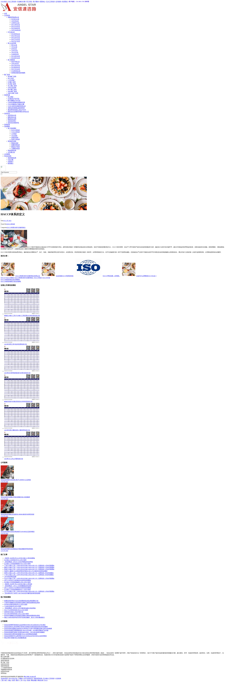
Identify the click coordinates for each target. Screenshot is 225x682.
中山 (24, 680)
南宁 (5, 680)
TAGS (45, 680)
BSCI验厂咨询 (12, 89)
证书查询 (58, 1)
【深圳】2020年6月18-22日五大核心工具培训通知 (19, 558)
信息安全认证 (12, 115)
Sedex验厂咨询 (12, 91)
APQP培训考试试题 (10, 576)
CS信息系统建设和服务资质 (16, 102)
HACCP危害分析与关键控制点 (16, 227)
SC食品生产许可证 (13, 98)
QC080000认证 (15, 71)
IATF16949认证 (16, 30)
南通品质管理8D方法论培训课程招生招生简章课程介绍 (21, 600)
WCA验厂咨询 (12, 85)
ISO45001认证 (15, 58)
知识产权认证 (15, 61)
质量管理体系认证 (13, 17)
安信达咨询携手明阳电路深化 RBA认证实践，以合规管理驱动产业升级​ (26, 630)
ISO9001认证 (15, 19)
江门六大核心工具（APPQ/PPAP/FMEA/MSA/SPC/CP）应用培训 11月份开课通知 (29, 591)
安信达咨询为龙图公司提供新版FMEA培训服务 (15, 497)
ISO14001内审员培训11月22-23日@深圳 (16, 613)
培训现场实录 (12, 150)
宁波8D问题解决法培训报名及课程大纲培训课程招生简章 (22, 602)
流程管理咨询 (38, 678)
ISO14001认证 (15, 56)
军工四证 (29, 1)
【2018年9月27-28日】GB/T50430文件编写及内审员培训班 (22, 593)
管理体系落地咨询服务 (18, 72)
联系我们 (65, 1)
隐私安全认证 (12, 117)
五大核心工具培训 (48, 678)
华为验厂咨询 (12, 76)
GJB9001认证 (15, 23)
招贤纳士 (42, 1)
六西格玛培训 (15, 148)
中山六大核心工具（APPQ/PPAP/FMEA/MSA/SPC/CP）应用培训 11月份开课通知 (29, 578)
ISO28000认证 (15, 67)
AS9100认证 (15, 21)
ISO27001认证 (15, 35)
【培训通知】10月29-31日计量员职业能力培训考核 (20, 608)
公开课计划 (11, 152)
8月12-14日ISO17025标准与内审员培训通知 (17, 587)
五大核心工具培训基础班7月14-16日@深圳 (17, 563)
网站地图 (34, 680)
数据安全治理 (12, 119)
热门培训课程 (12, 128)
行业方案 (10, 159)
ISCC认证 (11, 78)
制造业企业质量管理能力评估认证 (18, 111)
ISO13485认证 (15, 24)
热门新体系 (11, 60)
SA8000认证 (15, 54)
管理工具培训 (15, 139)
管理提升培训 (12, 141)
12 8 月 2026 (4, 550)
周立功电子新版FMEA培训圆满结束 (15, 637)
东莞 (13, 680)
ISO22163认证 (15, 26)
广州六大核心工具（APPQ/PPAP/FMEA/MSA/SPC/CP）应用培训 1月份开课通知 (29, 574)
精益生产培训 (15, 146)
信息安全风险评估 (13, 122)
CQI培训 (14, 134)
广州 (21, 680)
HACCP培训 (38, 277)
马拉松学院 (4, 678)
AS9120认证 (15, 63)
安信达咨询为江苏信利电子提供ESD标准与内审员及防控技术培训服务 (26, 626)
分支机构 (58, 678)
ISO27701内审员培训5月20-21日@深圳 (16, 610)
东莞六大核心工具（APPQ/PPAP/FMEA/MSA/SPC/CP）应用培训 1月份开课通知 (29, 573)
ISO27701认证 (15, 39)
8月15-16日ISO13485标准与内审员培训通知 (17, 580)
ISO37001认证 (15, 65)
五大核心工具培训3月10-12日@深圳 (15, 560)
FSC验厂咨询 (12, 84)
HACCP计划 (46, 277)
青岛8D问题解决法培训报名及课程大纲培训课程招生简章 (22, 615)
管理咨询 (7, 124)
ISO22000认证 (15, 28)
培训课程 (7, 126)
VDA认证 (14, 47)
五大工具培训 (50, 1)
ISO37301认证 (15, 69)
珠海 (28, 680)
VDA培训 (4, 1)
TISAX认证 (14, 52)
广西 (2, 680)
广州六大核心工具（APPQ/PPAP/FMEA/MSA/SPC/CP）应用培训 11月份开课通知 (29, 565)
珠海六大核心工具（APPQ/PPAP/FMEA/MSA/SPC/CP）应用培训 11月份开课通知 (29, 569)
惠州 (17, 680)
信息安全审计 (12, 121)
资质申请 (7, 95)
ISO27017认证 (15, 41)
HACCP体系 (10, 277)
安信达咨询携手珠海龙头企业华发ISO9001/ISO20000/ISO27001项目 (25, 625)
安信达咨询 (7, 156)
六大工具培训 (12, 1)
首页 (5, 13)
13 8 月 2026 (4, 481)
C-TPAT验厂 (11, 80)
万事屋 (20, 678)
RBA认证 (14, 45)
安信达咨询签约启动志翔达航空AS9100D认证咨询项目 (18, 531)
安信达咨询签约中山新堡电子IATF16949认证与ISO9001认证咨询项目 (25, 636)
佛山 (9, 680)
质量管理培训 (15, 145)
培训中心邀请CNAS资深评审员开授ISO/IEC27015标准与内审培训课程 (25, 571)
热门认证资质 (12, 43)
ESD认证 (14, 48)
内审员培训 (14, 137)
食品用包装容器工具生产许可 (17, 109)
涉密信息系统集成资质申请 (16, 108)
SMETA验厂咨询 (13, 93)
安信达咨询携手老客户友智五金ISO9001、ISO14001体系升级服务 (24, 632)
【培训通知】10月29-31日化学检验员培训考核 (18, 562)
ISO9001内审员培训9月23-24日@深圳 (15, 604)
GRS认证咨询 (12, 87)
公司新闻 (7, 154)
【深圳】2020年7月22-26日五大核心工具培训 (18, 584)
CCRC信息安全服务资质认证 (17, 106)
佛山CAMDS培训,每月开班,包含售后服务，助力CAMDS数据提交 (24, 617)
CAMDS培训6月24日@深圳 (12, 606)
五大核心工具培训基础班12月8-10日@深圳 (17, 582)
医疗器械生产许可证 (14, 100)
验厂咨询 (7, 74)
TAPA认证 (14, 50)
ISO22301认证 (15, 37)
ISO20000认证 (15, 34)
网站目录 (40, 680)
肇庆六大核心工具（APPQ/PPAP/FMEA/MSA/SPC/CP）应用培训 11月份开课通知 (29, 567)
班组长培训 (14, 143)
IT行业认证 (11, 32)
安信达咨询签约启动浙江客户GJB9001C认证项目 (16, 480)
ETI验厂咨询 (12, 82)
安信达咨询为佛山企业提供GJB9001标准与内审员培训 (17, 514)
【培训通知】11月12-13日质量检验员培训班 (17, 586)
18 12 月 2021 (7, 220)
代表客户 (10, 161)
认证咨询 (7, 15)
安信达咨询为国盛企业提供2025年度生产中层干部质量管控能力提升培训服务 (28, 628)
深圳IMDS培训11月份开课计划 (13, 612)
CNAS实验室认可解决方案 (16, 104)
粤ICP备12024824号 (30, 676)
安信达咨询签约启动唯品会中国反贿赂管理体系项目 (17, 549)
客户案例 (36, 1)
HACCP (3, 277)
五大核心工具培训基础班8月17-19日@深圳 (17, 589)
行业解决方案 (21, 1)
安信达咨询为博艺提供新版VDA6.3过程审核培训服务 (20, 634)
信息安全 (7, 113)
